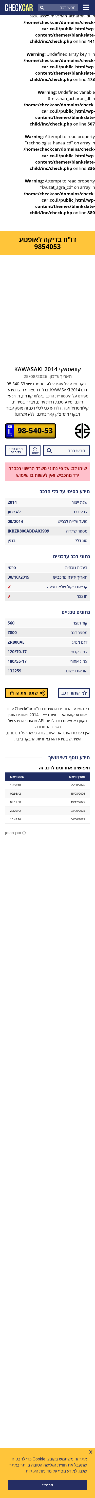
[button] (87, 7)
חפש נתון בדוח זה (16, 450)
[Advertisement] (47, 305)
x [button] (90, 1451)
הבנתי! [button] (47, 1485)
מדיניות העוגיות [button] (39, 1471)
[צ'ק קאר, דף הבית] (19, 8)
